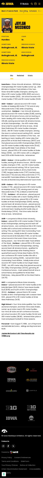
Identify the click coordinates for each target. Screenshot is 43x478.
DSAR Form (25, 461)
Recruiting (24, 11)
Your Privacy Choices (10, 465)
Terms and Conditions (10, 461)
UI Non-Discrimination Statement (14, 469)
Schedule (33, 11)
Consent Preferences (22, 457)
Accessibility (6, 473)
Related (20, 75)
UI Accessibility (35, 469)
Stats (30, 75)
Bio (11, 75)
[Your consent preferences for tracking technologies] (4, 474)
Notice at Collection (27, 465)
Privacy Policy (7, 457)
